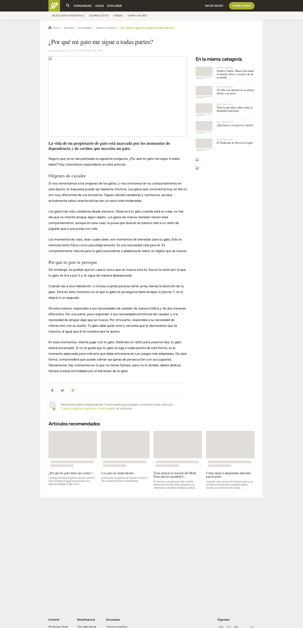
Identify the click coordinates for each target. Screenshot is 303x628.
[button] (52, 390)
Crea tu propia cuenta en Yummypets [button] (88, 408)
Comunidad (83, 6)
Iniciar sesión (214, 5)
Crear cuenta (242, 5)
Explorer (114, 6)
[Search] (68, 5)
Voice (99, 6)
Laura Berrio (57, 50)
